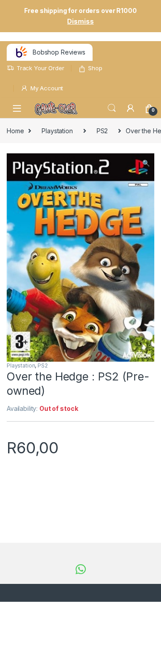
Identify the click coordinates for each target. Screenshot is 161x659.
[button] (146, 163)
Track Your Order (40, 68)
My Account (46, 88)
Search (112, 108)
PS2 (102, 131)
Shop (95, 68)
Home (15, 131)
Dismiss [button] (80, 21)
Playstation (57, 131)
